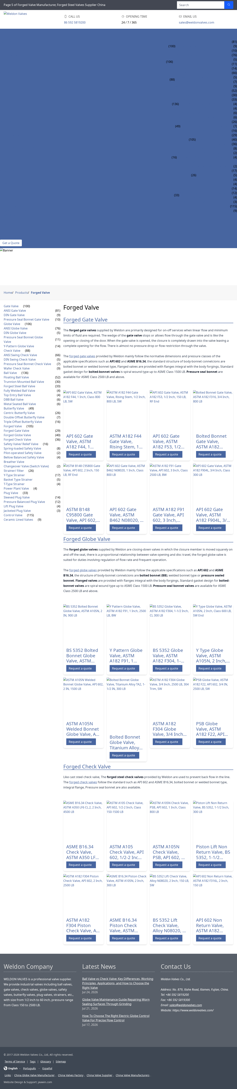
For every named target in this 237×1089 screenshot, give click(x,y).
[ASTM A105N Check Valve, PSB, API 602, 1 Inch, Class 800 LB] (170, 821)
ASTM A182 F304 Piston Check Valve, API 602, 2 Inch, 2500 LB (83, 925)
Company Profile (13, 224)
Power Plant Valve (15, 184)
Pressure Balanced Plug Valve (203, 193)
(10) (57, 319)
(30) (57, 382)
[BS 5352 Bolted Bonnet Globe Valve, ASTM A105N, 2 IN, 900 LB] (83, 624)
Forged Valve (10, 135)
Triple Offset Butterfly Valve (203, 131)
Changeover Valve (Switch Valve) (203, 166)
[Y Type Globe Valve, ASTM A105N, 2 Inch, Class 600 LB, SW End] (213, 624)
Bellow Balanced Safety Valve (200, 157)
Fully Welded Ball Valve (198, 104)
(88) (172, 79)
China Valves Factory (70, 1075)
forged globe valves (83, 570)
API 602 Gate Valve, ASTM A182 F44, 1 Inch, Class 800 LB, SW (81, 441)
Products (8, 37)
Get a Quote (10, 243)
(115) (30, 515)
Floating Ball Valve (194, 91)
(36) (57, 439)
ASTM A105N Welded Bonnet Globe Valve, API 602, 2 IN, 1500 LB (83, 729)
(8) (58, 448)
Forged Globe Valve (211, 139)
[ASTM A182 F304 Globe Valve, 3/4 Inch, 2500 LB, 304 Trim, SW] (170, 698)
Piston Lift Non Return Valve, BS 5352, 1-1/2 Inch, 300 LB (213, 852)
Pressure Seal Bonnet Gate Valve (201, 51)
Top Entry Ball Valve (195, 108)
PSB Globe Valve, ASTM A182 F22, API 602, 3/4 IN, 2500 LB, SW (210, 729)
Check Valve (9, 73)
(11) (57, 339)
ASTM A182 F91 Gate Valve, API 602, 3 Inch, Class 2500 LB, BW (169, 515)
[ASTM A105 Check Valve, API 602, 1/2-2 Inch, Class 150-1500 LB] (127, 821)
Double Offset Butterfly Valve (204, 126)
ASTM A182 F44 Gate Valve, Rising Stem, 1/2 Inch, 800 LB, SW (126, 441)
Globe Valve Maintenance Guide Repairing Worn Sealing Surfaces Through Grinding (116, 1001)
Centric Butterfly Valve (199, 122)
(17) (57, 475)
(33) (176, 195)
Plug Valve (8, 188)
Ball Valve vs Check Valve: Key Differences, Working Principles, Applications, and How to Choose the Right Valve (117, 983)
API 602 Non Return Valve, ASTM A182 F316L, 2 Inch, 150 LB (210, 925)
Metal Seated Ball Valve (197, 117)
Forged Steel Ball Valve (197, 99)
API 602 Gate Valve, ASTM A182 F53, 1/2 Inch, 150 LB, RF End (169, 441)
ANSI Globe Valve (186, 55)
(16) (174, 157)
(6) (58, 399)
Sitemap (61, 1061)
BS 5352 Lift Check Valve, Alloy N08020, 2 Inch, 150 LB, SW (169, 925)
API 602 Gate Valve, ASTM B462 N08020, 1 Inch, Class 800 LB (126, 515)
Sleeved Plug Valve (194, 188)
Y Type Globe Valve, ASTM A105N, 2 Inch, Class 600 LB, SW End (211, 656)
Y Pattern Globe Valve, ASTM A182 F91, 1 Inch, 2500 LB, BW (126, 656)
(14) (57, 346)
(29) (57, 431)
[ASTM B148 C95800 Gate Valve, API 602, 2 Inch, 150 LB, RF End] (83, 484)
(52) (57, 377)
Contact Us (9, 237)
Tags (33, 1061)
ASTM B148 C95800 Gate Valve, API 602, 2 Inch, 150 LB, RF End (83, 515)
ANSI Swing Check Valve (193, 73)
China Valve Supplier (99, 1075)
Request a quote (80, 454)
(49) (177, 126)
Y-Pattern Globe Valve (190, 68)
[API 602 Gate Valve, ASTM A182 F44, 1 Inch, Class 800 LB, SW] (83, 410)
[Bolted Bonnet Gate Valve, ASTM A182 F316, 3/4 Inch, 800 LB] (213, 410)
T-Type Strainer (208, 180)
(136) (175, 104)
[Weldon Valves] (33, 19)
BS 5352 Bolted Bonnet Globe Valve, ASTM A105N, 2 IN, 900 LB (82, 656)
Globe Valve (9, 55)
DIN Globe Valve (185, 59)
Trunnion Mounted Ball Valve (203, 95)
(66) (57, 355)
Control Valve (11, 206)
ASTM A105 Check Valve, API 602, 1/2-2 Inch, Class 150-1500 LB (127, 852)
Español (47, 1068)
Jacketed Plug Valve (195, 202)
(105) (192, 139)
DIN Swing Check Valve (192, 77)
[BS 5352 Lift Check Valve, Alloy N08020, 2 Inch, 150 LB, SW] (170, 894)
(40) (57, 435)
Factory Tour (11, 228)
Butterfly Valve (12, 122)
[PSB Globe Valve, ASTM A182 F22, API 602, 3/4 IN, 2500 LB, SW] (213, 698)
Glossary (45, 1061)
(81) (57, 311)
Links (8, 1075)
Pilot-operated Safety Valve (199, 153)
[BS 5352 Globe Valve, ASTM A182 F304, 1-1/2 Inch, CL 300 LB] (170, 624)
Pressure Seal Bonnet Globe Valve (200, 64)
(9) (58, 315)
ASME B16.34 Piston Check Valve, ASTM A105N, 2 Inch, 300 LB (125, 925)
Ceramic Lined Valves (16, 211)
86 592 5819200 (75, 22)
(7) (58, 364)
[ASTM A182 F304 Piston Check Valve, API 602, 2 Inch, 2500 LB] (83, 894)
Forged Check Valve (211, 144)
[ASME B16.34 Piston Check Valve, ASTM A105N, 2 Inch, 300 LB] (127, 894)
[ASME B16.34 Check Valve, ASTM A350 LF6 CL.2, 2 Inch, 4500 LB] (83, 821)
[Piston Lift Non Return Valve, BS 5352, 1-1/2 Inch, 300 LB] (213, 821)
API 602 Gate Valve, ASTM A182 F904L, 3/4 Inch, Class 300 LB (212, 515)
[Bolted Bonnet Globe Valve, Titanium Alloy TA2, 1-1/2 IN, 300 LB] (127, 704)
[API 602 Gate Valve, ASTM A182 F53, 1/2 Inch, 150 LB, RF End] (170, 410)
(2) (58, 453)
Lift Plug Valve (191, 197)
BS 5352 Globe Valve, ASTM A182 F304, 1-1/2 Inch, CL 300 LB (169, 656)
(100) (171, 46)
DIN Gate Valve (186, 46)
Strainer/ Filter (12, 171)
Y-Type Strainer (208, 171)
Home (4, 33)
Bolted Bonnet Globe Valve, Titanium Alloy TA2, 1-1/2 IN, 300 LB (125, 742)
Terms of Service (15, 1061)
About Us (7, 220)
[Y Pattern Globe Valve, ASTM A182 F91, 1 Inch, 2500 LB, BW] (127, 624)
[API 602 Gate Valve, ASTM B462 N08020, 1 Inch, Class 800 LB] (127, 484)
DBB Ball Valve (190, 113)
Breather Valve (189, 162)
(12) (57, 502)
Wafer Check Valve (189, 86)
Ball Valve (8, 91)
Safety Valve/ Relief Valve (19, 148)
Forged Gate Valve (210, 135)
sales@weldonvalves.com (196, 22)
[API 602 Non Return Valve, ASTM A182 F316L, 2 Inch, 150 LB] (213, 894)
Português (29, 1068)
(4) (58, 391)
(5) (58, 333)
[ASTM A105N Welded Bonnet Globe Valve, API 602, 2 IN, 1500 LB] (83, 698)
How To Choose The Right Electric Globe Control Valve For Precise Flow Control (115, 1018)
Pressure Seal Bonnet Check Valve (202, 82)
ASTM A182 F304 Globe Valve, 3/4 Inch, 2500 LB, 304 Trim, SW (168, 729)
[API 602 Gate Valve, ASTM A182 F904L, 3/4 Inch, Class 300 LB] (213, 484)
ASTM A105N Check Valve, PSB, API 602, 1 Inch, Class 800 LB (168, 852)
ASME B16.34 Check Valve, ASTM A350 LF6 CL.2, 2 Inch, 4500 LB (82, 852)
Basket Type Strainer (212, 175)
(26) (193, 175)
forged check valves (83, 782)
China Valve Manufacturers (132, 1075)
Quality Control (13, 233)
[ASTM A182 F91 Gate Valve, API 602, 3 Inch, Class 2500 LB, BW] (170, 484)
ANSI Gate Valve (187, 42)
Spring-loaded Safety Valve (198, 148)
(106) (169, 62)
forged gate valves (82, 356)
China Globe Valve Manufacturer (34, 1075)
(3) (58, 511)
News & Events (11, 215)
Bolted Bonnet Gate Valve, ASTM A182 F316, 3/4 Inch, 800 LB (211, 441)
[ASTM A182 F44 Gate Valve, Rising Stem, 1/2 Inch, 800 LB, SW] (127, 410)
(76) (57, 328)
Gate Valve (8, 42)
